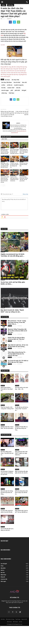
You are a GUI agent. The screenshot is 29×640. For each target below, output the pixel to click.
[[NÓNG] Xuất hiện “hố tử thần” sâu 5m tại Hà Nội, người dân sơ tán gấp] (7, 417)
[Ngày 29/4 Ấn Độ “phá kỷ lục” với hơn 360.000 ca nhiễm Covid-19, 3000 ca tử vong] (21, 501)
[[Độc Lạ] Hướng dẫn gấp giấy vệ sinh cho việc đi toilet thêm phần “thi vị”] (21, 461)
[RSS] (16, 612)
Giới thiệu (3, 619)
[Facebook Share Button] (10, 22)
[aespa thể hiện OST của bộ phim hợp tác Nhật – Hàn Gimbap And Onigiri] (24, 145)
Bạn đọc (3, 572)
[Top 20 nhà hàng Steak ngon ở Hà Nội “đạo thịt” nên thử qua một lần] (24, 172)
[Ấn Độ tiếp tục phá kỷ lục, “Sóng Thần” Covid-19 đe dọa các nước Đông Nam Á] (21, 397)
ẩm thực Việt (15, 79)
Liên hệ (20, 621)
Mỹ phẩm (3, 568)
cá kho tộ (9, 85)
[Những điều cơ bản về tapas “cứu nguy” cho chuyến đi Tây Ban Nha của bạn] (5, 159)
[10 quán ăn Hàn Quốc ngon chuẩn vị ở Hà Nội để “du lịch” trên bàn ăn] (14, 172)
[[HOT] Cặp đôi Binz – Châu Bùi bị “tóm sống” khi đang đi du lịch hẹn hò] (7, 378)
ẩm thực (7, 79)
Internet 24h (4, 579)
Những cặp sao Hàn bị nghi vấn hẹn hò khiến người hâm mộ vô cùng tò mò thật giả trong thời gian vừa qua (7, 114)
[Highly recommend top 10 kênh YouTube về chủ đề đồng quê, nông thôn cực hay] (14, 242)
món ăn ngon (5, 90)
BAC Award (15, 621)
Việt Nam (11, 93)
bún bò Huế (17, 82)
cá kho (3, 85)
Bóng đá (3, 577)
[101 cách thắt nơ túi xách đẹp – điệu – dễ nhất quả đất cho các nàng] (21, 378)
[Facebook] (8, 612)
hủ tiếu (3, 87)
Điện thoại (3, 574)
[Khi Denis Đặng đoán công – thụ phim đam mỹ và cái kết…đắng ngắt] (7, 442)
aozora (18, 123)
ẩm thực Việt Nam (6, 82)
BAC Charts (9, 621)
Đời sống (10, 5)
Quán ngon (13, 175)
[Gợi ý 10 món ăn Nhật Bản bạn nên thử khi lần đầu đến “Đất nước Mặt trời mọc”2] (14, 145)
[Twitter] (20, 612)
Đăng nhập (25, 194)
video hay (4, 93)
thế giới (24, 90)
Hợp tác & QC (24, 619)
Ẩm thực (2, 147)
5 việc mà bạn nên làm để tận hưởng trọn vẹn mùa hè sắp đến (21, 113)
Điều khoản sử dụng (10, 619)
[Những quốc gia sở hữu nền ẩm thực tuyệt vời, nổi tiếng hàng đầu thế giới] (5, 145)
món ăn (18, 87)
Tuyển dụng (17, 619)
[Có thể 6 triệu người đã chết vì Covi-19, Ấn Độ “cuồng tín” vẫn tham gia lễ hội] (7, 501)
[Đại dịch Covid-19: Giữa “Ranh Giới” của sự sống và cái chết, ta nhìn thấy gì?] (14, 298)
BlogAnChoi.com (6, 601)
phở (12, 90)
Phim (2, 566)
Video (3, 5)
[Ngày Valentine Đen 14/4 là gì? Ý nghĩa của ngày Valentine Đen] (21, 442)
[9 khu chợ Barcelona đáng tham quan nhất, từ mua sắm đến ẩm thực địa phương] (5, 172)
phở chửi (17, 90)
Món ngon (3, 581)
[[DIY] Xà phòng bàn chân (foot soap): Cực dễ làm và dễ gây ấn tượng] (21, 481)
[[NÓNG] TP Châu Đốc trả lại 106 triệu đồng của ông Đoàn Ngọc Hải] (21, 417)
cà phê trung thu (18, 85)
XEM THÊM (4, 139)
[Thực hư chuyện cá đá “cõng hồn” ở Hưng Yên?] (7, 397)
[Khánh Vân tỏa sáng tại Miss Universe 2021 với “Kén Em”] (4, 340)
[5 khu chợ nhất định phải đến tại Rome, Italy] (24, 159)
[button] (27, 2)
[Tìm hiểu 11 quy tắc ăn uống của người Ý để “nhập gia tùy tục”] (14, 159)
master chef (10, 87)
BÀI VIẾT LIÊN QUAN (6, 136)
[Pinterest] (12, 612)
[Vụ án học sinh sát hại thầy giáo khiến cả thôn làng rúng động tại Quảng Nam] (14, 270)
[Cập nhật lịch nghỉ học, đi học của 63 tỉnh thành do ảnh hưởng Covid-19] (4, 347)
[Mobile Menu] (2, 2)
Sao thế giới (4, 563)
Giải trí (21, 147)
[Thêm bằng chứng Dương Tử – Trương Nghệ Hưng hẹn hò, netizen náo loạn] (4, 354)
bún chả (24, 82)
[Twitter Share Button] (14, 22)
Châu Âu (2, 161)
